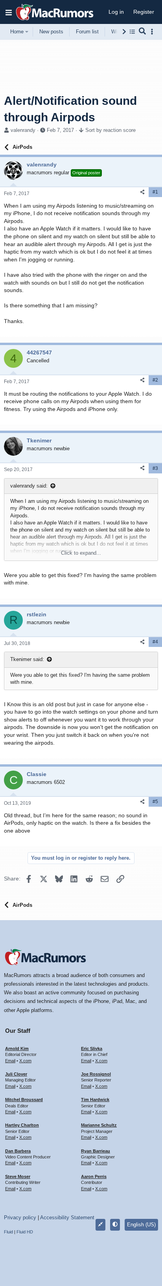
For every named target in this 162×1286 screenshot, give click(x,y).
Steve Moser (17, 1176)
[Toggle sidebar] (153, 32)
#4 (155, 642)
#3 (155, 468)
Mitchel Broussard (24, 1099)
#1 (155, 192)
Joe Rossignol (96, 1074)
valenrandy (23, 130)
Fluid (8, 1231)
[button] (8, 12)
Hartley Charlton (22, 1125)
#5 (155, 801)
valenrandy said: (29, 486)
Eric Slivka (91, 1048)
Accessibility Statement (67, 1217)
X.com (25, 1060)
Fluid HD (25, 1231)
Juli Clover (16, 1074)
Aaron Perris (94, 1176)
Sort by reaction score (110, 130)
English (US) (141, 1225)
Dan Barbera (18, 1151)
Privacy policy (20, 1217)
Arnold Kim (17, 1048)
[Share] (142, 192)
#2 (155, 380)
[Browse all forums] (132, 31)
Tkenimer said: (27, 659)
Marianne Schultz (99, 1125)
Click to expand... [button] (81, 553)
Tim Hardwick (95, 1099)
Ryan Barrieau (95, 1151)
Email (10, 1060)
